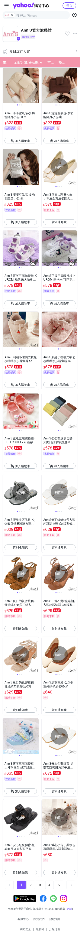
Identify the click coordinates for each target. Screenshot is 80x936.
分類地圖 (54, 929)
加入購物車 (22, 141)
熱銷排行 (62, 62)
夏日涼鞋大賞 (19, 51)
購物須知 (55, 919)
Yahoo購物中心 (31, 6)
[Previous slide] (5, 85)
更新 (69, 909)
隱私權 (40, 929)
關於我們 (39, 919)
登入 (69, 5)
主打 (6, 62)
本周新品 (51, 62)
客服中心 (23, 919)
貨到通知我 (59, 222)
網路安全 (25, 929)
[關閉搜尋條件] (12, 15)
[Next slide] (36, 85)
